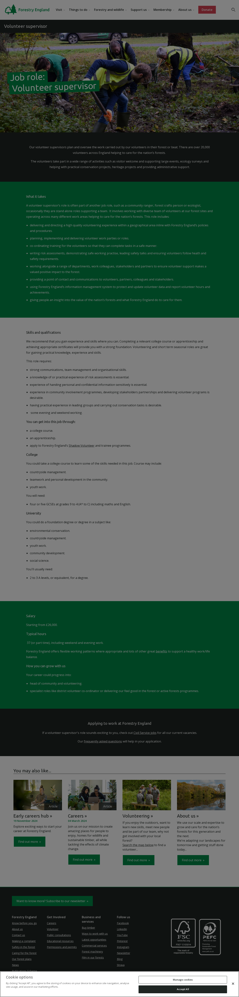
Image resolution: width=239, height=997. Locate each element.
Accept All (183, 989)
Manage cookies (183, 979)
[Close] (233, 983)
